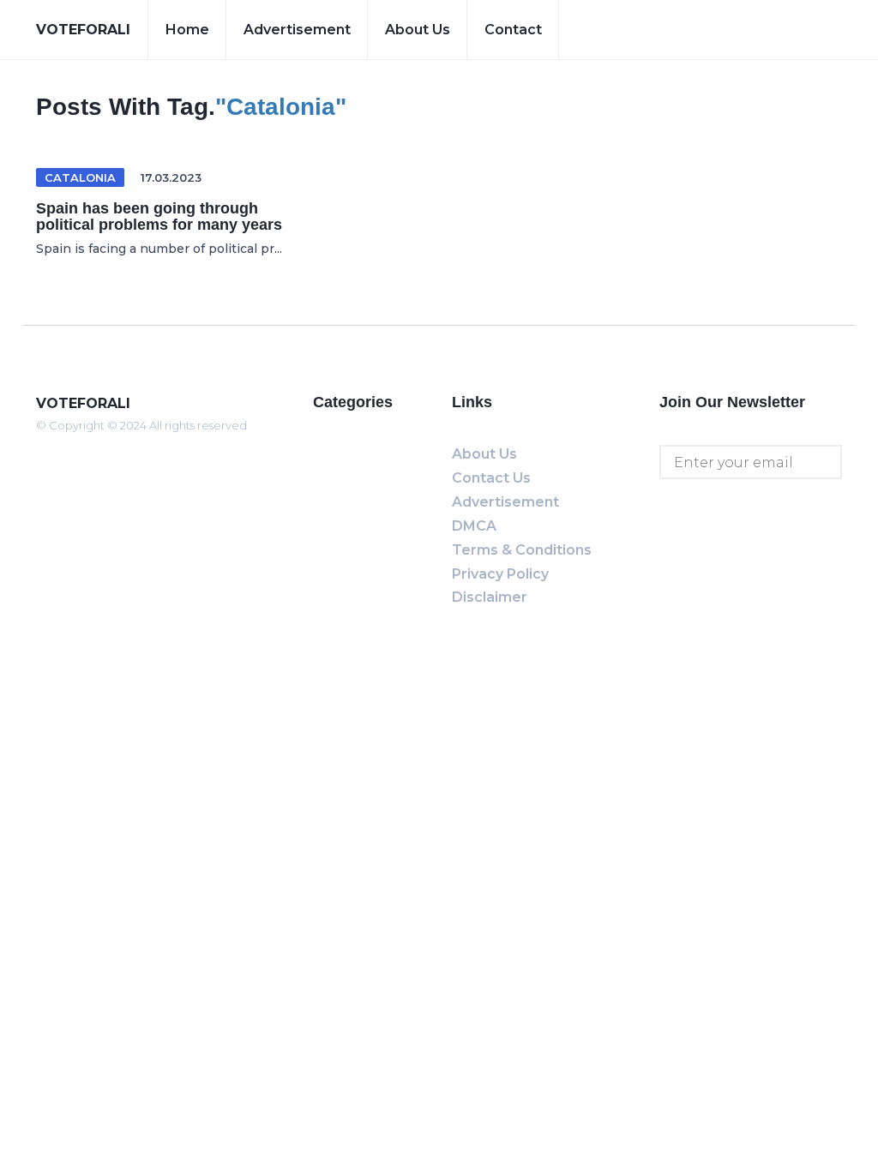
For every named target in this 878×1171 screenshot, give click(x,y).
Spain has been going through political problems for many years (159, 217)
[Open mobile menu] (758, 30)
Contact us (491, 478)
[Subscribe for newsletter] (825, 462)
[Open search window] (815, 30)
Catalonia (80, 177)
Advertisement (297, 29)
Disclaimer (489, 597)
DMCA (474, 526)
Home (187, 29)
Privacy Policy (500, 574)
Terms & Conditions (522, 550)
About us (417, 29)
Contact (513, 29)
